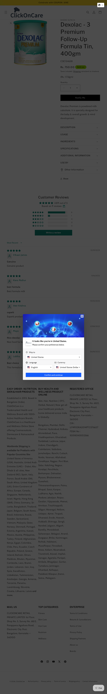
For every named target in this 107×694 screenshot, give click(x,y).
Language (33, 362)
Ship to (32, 352)
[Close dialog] (82, 316)
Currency (61, 362)
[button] (100, 5)
